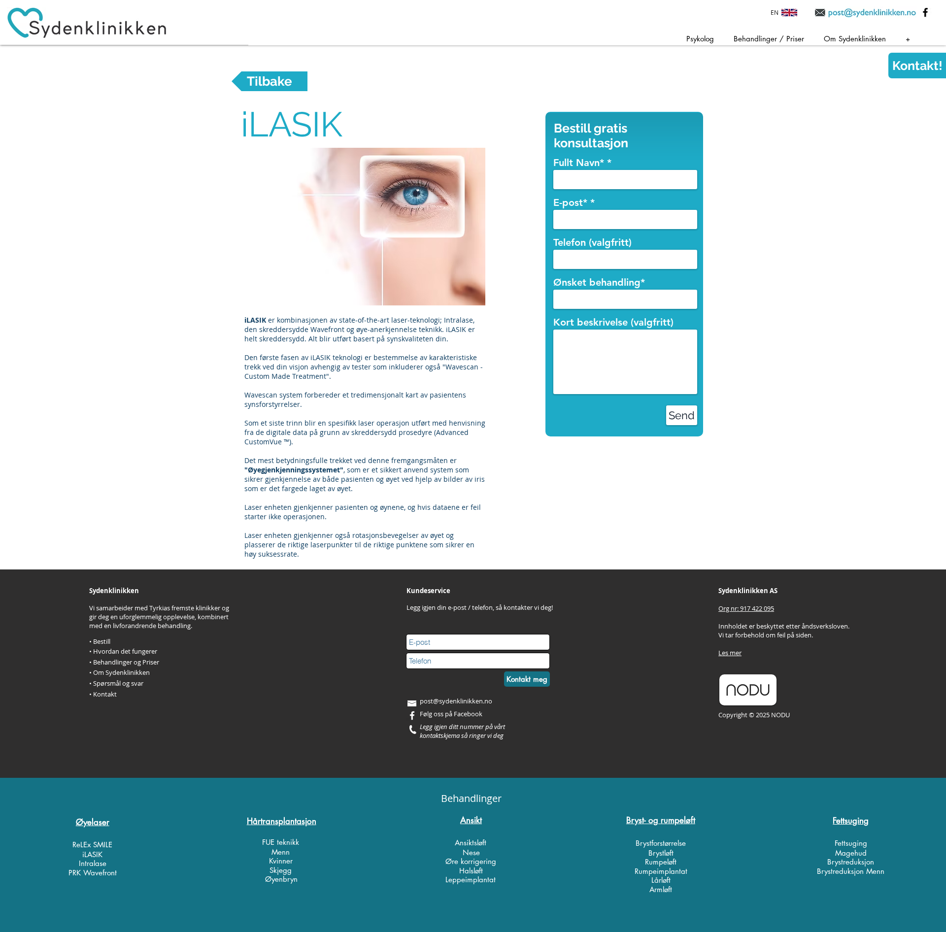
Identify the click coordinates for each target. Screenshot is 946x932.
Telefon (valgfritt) (592, 242)
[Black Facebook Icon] (925, 12)
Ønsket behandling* (599, 282)
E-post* (570, 202)
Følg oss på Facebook (451, 713)
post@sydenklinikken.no (456, 701)
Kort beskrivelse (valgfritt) (613, 322)
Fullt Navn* (578, 162)
